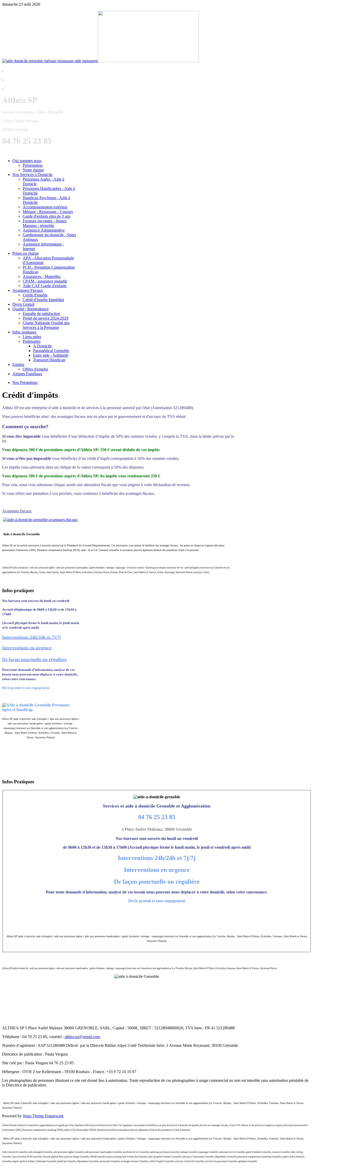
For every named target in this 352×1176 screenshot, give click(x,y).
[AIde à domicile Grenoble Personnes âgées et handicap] (40, 519)
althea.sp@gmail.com (82, 1036)
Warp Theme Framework (43, 1116)
